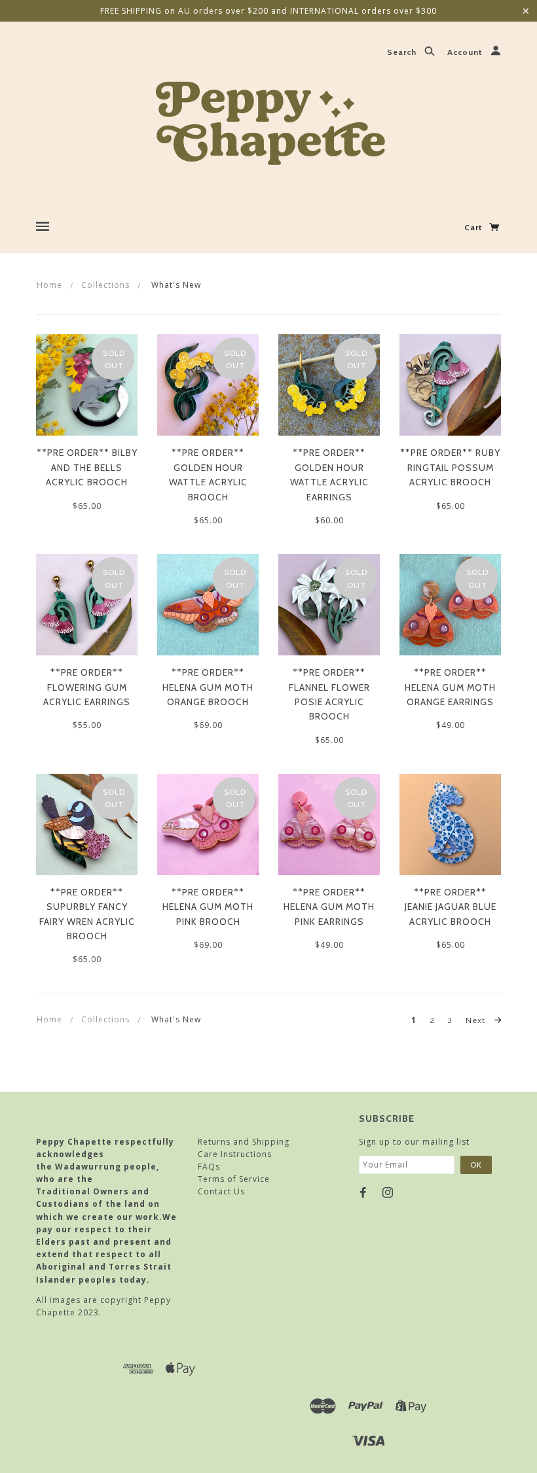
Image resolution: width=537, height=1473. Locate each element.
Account (466, 53)
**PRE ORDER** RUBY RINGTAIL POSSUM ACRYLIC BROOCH (450, 467)
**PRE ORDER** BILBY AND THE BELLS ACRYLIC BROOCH (87, 467)
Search (403, 53)
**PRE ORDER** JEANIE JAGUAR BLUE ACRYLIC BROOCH (450, 906)
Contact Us (221, 1191)
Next (477, 1020)
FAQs (209, 1166)
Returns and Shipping (243, 1141)
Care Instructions (235, 1154)
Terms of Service (234, 1179)
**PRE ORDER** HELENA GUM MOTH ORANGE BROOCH (207, 687)
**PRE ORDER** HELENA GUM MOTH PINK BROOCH (207, 906)
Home (49, 284)
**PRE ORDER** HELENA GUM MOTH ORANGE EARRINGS (450, 687)
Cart (474, 227)
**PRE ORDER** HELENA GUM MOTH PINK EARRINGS (329, 906)
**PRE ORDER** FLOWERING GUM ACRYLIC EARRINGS (86, 687)
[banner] (269, 119)
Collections (105, 284)
